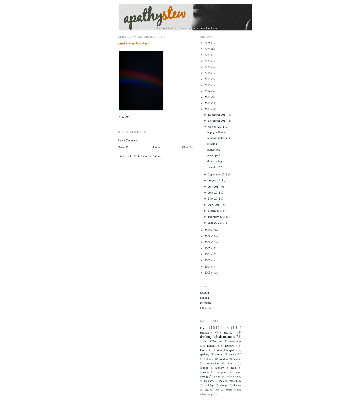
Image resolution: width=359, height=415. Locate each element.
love (217, 389)
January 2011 (216, 222)
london (224, 359)
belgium (221, 372)
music (228, 332)
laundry (229, 345)
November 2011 (218, 120)
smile (221, 380)
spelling (204, 354)
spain (232, 350)
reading (204, 292)
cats (225, 327)
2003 (208, 272)
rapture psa (213, 149)
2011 (208, 109)
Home (156, 147)
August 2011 (216, 180)
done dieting (214, 161)
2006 (208, 254)
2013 (208, 97)
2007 (208, 248)
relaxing (212, 143)
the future (205, 302)
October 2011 (216, 126)
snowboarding (233, 376)
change (224, 385)
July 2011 (214, 186)
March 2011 (215, 210)
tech (233, 367)
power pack (214, 155)
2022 (208, 61)
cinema (237, 359)
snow (220, 354)
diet (207, 389)
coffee (204, 341)
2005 (208, 260)
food (202, 350)
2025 (208, 43)
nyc (203, 327)
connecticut (213, 363)
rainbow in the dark (133, 43)
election (217, 350)
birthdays (209, 385)
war (220, 341)
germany (206, 332)
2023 (208, 55)
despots (237, 385)
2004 (208, 266)
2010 (208, 230)
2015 (208, 85)
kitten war (206, 308)
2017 (208, 79)
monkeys (209, 380)
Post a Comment (127, 140)
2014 (208, 91)
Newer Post (124, 147)
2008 (208, 242)
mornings (235, 341)
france (231, 363)
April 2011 (215, 204)
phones (217, 376)
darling (229, 389)
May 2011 (214, 198)
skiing (209, 359)
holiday (211, 345)
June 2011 (214, 192)
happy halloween (217, 132)
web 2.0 (236, 354)
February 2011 (217, 216)
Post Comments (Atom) (147, 156)
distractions (227, 336)
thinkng (204, 297)
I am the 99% (215, 167)
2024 (208, 49)
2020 (208, 67)
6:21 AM (124, 116)
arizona (204, 372)
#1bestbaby (235, 380)
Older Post (188, 147)
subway (219, 367)
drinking (205, 336)
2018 (208, 73)
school (204, 367)
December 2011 (218, 114)
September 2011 (218, 174)
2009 (208, 236)
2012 (208, 103)
